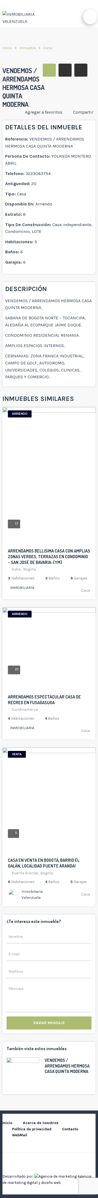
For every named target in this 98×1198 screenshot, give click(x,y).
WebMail (19, 1135)
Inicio (7, 48)
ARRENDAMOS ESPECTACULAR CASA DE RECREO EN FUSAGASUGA (44, 699)
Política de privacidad (31, 1129)
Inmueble (27, 48)
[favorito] (72, 542)
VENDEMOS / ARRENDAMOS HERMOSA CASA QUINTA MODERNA (67, 1065)
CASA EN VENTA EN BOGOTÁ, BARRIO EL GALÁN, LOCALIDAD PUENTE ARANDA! (43, 863)
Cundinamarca (25, 709)
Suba (16, 569)
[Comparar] (86, 542)
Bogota (29, 569)
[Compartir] (79, 542)
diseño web (51, 1182)
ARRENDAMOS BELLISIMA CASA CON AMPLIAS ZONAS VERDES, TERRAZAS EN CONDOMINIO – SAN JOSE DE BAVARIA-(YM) (49, 556)
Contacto (70, 1129)
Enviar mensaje (49, 1023)
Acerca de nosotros (41, 1123)
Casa (47, 48)
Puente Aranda (25, 873)
